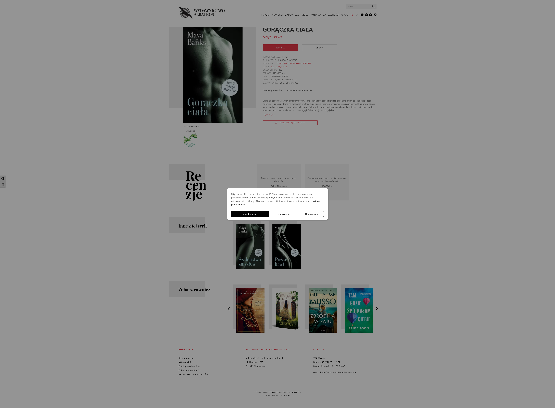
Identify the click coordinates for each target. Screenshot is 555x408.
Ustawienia (284, 213)
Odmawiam (311, 213)
